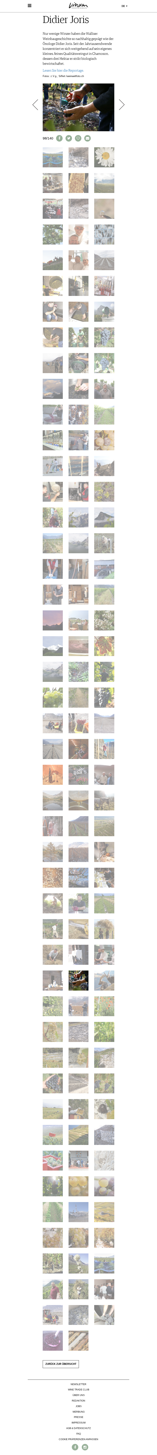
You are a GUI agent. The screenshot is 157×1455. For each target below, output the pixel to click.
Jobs (79, 1406)
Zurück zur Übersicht (60, 1364)
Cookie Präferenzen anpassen (78, 1439)
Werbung (79, 1411)
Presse (78, 1417)
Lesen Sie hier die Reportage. (63, 70)
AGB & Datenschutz (78, 1428)
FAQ (78, 1433)
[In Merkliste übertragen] (78, 138)
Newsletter (78, 1384)
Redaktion (78, 1400)
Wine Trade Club (78, 1389)
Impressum (79, 1422)
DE (123, 6)
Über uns (79, 1395)
